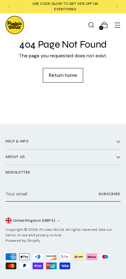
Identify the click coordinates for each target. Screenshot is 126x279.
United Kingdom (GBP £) (34, 220)
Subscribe (109, 193)
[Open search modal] (91, 25)
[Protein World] (15, 25)
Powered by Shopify (23, 240)
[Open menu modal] (117, 25)
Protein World (51, 229)
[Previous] (9, 6)
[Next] (117, 6)
